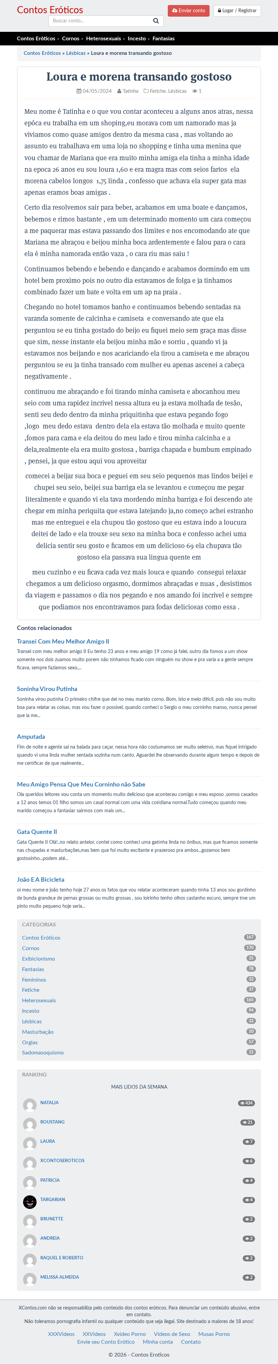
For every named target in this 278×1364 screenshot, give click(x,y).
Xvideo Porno (130, 1334)
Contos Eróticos (50, 10)
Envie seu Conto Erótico (106, 1342)
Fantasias (164, 38)
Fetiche (158, 91)
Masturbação (138, 1032)
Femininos (138, 980)
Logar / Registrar (239, 10)
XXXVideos (61, 1334)
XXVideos (94, 1334)
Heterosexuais (103, 38)
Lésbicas (76, 53)
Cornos (70, 38)
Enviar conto (191, 10)
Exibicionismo (138, 959)
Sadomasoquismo (138, 1052)
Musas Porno (214, 1334)
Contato (191, 1342)
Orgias (138, 1042)
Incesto (137, 38)
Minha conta (158, 1342)
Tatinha (129, 91)
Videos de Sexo (172, 1334)
